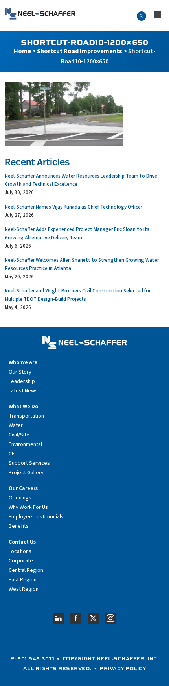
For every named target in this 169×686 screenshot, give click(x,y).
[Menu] (157, 15)
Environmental (25, 444)
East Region (23, 580)
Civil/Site (19, 435)
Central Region (26, 570)
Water (16, 425)
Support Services (29, 463)
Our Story (20, 372)
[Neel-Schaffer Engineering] (40, 14)
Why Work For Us (28, 507)
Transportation (26, 416)
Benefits (19, 526)
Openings (20, 498)
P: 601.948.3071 (32, 658)
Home (22, 51)
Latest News (23, 391)
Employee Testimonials (36, 517)
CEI (12, 454)
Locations (20, 551)
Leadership (22, 381)
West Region (24, 589)
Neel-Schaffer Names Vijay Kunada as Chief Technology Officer (73, 207)
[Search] (141, 15)
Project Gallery (26, 473)
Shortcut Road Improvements (79, 51)
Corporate (21, 561)
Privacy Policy (122, 668)
